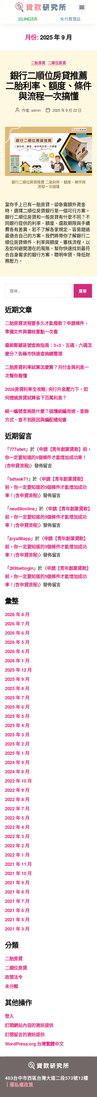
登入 (9, 1016)
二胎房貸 (38, 62)
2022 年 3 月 (17, 836)
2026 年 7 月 (17, 623)
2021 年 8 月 (17, 892)
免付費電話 (70, 19)
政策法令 (14, 977)
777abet (17, 449)
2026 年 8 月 (17, 614)
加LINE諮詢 (27, 19)
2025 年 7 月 (17, 697)
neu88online (22, 508)
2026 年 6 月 (17, 633)
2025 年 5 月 (17, 716)
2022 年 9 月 (17, 790)
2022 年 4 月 (17, 827)
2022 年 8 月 (17, 799)
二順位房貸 (57, 62)
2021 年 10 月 (18, 873)
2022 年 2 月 (17, 845)
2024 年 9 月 (17, 762)
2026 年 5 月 (17, 642)
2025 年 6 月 (17, 707)
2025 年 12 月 (18, 670)
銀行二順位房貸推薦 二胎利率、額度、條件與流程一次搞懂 (48, 85)
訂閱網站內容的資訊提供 (29, 1025)
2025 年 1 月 (17, 753)
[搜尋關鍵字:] (37, 292)
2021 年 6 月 (17, 910)
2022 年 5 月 (17, 818)
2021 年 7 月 (17, 901)
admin (36, 110)
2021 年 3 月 (17, 929)
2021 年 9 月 (17, 882)
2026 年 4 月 (17, 651)
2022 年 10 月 (18, 781)
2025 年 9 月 (17, 679)
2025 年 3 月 (17, 734)
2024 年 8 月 (17, 771)
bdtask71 (18, 479)
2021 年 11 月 (18, 864)
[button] (82, 7)
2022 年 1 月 (17, 855)
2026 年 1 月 (17, 660)
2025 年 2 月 (17, 744)
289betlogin (21, 568)
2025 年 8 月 (17, 688)
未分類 (11, 986)
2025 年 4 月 (17, 725)
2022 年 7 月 (17, 808)
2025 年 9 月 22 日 (67, 110)
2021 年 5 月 (17, 919)
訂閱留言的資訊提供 (25, 1034)
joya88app (20, 538)
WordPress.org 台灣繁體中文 (34, 1044)
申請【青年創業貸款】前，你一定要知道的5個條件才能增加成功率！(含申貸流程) (48, 457)
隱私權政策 (21, 1084)
